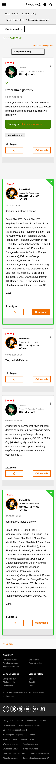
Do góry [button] (9, 644)
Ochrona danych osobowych (14, 753)
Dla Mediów (8, 686)
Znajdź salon (34, 660)
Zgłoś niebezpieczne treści (14, 730)
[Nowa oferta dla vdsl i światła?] (42, 52)
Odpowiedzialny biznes (36, 721)
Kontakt (32, 682)
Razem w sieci (9, 725)
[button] (50, 65)
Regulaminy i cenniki (11, 667)
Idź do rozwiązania (44, 45)
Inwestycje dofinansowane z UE (36, 758)
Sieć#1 (20, 721)
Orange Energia (27, 739)
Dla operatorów (9, 679)
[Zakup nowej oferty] (22, 52)
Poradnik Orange (10, 739)
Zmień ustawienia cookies (29, 725)
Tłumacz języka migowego (13, 735)
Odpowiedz (41, 150)
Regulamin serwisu (30, 744)
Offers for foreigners (11, 758)
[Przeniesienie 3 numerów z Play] (36, 52)
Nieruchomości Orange (39, 753)
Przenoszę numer (10, 660)
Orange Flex (8, 721)
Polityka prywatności (30, 749)
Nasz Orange (11, 13)
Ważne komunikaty (10, 744)
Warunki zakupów (10, 749)
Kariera (31, 686)
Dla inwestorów (9, 682)
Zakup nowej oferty (15, 20)
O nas (31, 679)
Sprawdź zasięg (35, 663)
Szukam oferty (29, 13)
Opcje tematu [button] (12, 29)
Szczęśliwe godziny (19, 90)
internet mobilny (15, 135)
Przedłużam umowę (11, 663)
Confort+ (32, 735)
